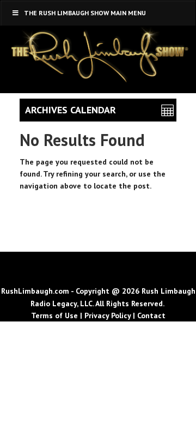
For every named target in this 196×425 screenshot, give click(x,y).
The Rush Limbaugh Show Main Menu (85, 13)
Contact (151, 315)
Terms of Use (54, 315)
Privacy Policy (107, 315)
